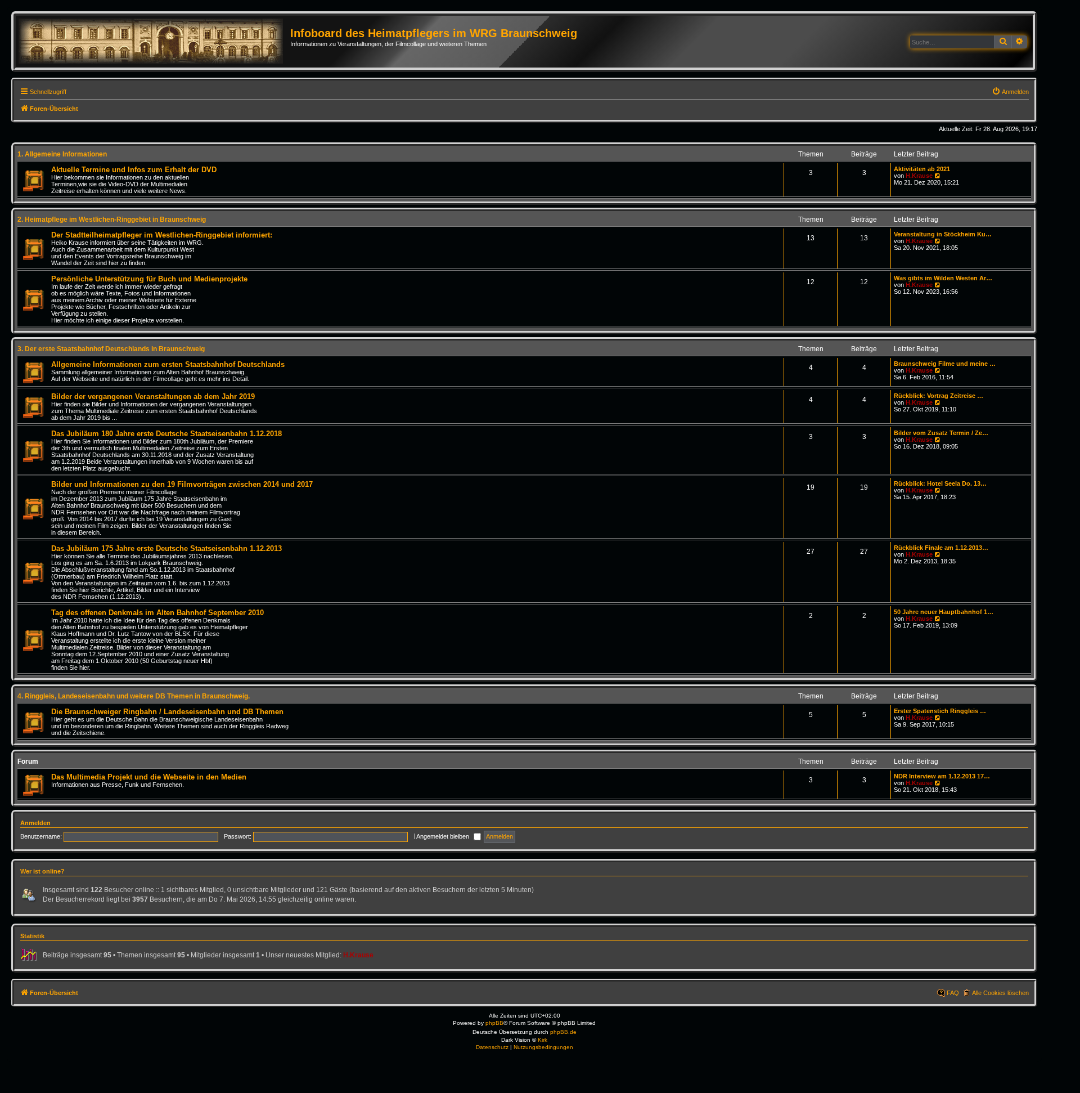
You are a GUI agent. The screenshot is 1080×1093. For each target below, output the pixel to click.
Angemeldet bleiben (443, 836)
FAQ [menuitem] (953, 992)
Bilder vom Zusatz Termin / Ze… (941, 432)
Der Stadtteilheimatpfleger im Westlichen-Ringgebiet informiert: (161, 235)
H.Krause (919, 175)
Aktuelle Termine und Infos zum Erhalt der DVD (134, 169)
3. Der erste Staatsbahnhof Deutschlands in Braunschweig (111, 349)
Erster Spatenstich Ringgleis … (940, 710)
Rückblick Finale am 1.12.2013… (941, 547)
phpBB (494, 1023)
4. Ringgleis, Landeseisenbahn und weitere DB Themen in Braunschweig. (133, 696)
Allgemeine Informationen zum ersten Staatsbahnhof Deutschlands (168, 364)
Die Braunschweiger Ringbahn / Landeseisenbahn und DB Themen (167, 711)
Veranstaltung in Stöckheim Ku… (943, 234)
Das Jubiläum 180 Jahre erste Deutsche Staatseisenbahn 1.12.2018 (166, 433)
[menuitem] (1010, 91)
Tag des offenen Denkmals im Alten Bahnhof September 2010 (157, 612)
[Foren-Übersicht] (154, 42)
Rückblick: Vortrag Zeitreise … (938, 395)
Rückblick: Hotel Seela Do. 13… (940, 483)
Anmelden (35, 822)
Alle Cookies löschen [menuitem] (1000, 992)
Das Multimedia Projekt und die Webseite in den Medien (148, 777)
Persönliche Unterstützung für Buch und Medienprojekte (149, 279)
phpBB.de (563, 1032)
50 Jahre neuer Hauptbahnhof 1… (943, 611)
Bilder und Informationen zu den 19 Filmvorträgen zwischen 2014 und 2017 (182, 484)
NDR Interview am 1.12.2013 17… (942, 776)
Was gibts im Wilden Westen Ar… (943, 278)
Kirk (542, 1040)
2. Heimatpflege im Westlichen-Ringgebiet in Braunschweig (111, 219)
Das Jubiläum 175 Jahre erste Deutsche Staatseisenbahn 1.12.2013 (166, 548)
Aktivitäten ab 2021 (922, 168)
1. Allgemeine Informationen (62, 154)
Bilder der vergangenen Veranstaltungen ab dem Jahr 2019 (153, 396)
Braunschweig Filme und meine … (945, 363)
